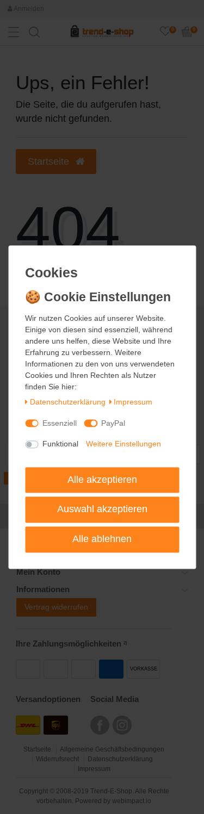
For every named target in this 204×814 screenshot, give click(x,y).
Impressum (133, 402)
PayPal (113, 423)
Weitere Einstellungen (123, 444)
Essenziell (59, 423)
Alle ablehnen (102, 538)
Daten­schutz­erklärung (68, 402)
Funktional (60, 444)
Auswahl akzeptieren (102, 509)
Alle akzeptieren (102, 479)
